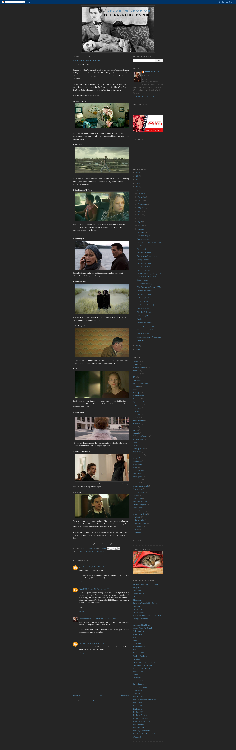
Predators (140, 319)
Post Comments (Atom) (91, 701)
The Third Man (138, 727)
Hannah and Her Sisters (141, 625)
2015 (138, 176)
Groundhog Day (139, 621)
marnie (135, 495)
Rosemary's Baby (139, 681)
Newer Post (77, 695)
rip (134, 389)
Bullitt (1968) (142, 301)
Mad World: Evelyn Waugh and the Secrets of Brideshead (149, 275)
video (135, 467)
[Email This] (108, 548)
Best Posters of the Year (146, 326)
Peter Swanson (85, 618)
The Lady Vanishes (140, 715)
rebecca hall (137, 498)
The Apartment (138, 702)
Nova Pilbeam (138, 473)
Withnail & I (137, 737)
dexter (135, 445)
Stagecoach (137, 693)
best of (83, 551)
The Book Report (143, 235)
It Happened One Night (141, 631)
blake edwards (138, 520)
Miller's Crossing (139, 649)
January (141, 232)
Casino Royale (138, 593)
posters (135, 417)
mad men (136, 414)
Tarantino (136, 398)
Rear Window (138, 671)
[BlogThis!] (111, 548)
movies (91, 551)
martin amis (137, 461)
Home (101, 695)
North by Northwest (140, 656)
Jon (80, 566)
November (142, 197)
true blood (137, 532)
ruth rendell (137, 423)
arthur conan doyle (140, 514)
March (140, 225)
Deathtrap (136, 606)
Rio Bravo (137, 677)
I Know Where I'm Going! (142, 628)
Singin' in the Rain (140, 687)
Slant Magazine (139, 395)
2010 (138, 345)
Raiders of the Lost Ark (141, 668)
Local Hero (137, 643)
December (142, 193)
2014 (138, 179)
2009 (138, 349)
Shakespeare (137, 476)
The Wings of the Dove (141, 730)
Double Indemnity (140, 612)
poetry (135, 364)
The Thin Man (138, 724)
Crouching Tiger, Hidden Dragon (145, 603)
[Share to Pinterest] (118, 548)
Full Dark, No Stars (144, 297)
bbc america (137, 479)
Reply (81, 581)
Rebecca (136, 674)
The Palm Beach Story (141, 718)
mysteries (136, 408)
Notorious (136, 659)
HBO (135, 442)
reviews (136, 411)
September (142, 204)
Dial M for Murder (139, 609)
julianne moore (138, 492)
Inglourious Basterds (140, 436)
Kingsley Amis (138, 420)
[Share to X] (113, 548)
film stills (136, 374)
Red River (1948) (143, 266)
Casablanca (137, 590)
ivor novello (137, 526)
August (141, 207)
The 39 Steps (138, 696)
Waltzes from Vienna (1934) (147, 305)
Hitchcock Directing (144, 283)
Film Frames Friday (144, 252)
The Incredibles (138, 712)
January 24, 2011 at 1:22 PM (105, 618)
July (140, 211)
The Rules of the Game (141, 721)
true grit (136, 433)
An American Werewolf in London (145, 584)
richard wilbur (138, 455)
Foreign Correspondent (141, 618)
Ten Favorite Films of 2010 (147, 256)
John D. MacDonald (140, 383)
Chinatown (137, 600)
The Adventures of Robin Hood (144, 699)
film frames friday (139, 367)
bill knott (136, 482)
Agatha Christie (139, 402)
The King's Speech (144, 312)
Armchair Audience (129, 11)
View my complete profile (145, 96)
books (135, 370)
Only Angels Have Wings (142, 665)
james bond (137, 405)
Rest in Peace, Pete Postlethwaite (149, 337)
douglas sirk (137, 489)
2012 (138, 186)
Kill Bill (136, 640)
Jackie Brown (138, 634)
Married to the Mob (140, 646)
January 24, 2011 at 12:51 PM (99, 589)
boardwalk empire (139, 523)
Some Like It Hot (139, 690)
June (140, 214)
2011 (138, 190)
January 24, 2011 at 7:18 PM (93, 643)
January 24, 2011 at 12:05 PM (94, 567)
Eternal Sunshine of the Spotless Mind (147, 615)
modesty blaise (138, 448)
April (140, 222)
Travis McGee (138, 439)
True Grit (140, 340)
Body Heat (137, 587)
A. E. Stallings (138, 470)
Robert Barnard (138, 510)
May (140, 218)
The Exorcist (137, 709)
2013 (138, 183)
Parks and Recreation (145, 270)
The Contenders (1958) (145, 329)
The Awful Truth (139, 705)
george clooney (138, 458)
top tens (100, 551)
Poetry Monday (143, 239)
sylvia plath (137, 464)
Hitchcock (137, 380)
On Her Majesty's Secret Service (144, 662)
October (141, 200)
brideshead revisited (140, 486)
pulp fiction (137, 451)
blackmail (136, 517)
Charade (136, 597)
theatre (135, 529)
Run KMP (83, 589)
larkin (135, 426)
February (141, 229)
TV (134, 377)
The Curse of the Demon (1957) (149, 287)
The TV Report (142, 315)
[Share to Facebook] (116, 548)
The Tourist (141, 249)
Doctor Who (137, 507)
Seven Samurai (138, 684)
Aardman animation (140, 501)
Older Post (125, 695)
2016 (138, 172)
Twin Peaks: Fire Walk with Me (144, 733)
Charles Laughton (139, 504)
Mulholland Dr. (138, 652)
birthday (136, 392)
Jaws (134, 637)
